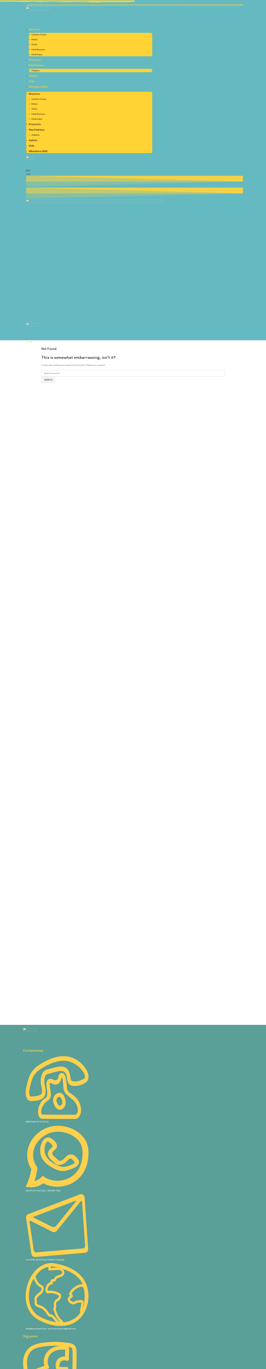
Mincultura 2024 (38, 86)
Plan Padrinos (36, 65)
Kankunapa (36, 54)
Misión (34, 39)
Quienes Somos (39, 34)
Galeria (33, 75)
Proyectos (35, 59)
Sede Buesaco (38, 49)
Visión (34, 44)
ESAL (32, 81)
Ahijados (35, 70)
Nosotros (34, 29)
